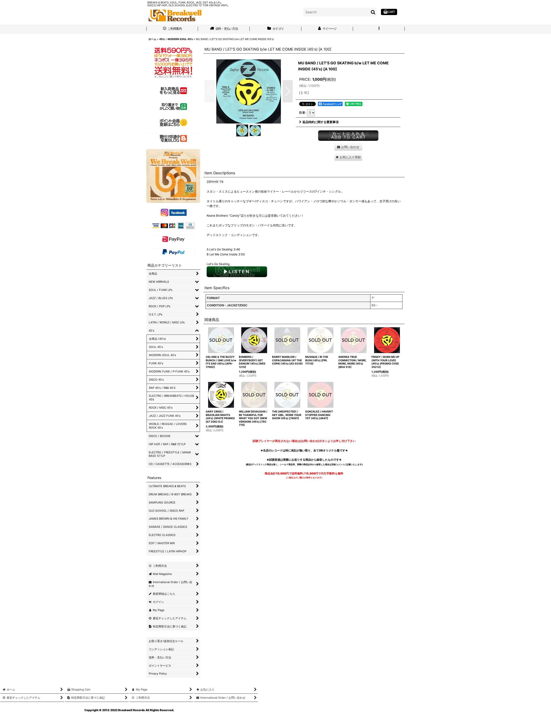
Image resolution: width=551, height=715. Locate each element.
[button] (379, 29)
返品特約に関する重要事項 (320, 122)
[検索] (373, 12)
